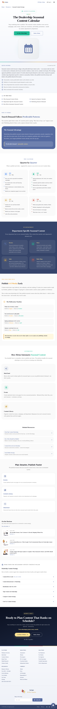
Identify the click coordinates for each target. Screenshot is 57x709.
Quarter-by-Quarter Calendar (38, 99)
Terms (38, 706)
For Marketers (42, 652)
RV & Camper (23, 659)
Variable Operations (43, 661)
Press (21, 671)
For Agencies (41, 657)
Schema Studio (5, 663)
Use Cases (4, 677)
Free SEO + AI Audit (6, 671)
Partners (22, 677)
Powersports (22, 657)
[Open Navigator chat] (53, 705)
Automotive (22, 652)
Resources (8, 7)
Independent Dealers (24, 663)
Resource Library (5, 669)
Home (3, 7)
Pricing (3, 679)
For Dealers (41, 654)
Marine (21, 654)
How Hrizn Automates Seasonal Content (13, 104)
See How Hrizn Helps (22, 33)
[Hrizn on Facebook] (49, 707)
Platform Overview (6, 652)
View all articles (5, 526)
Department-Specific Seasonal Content (13, 101)
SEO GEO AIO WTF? (6, 681)
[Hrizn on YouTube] (52, 707)
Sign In (49, 2)
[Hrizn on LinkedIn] (47, 707)
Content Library (5, 657)
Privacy (42, 706)
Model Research (5, 661)
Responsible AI (23, 675)
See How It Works (21, 634)
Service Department (43, 663)
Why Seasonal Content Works (10, 99)
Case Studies (4, 675)
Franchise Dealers (24, 661)
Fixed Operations (42, 659)
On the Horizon (5, 673)
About (21, 669)
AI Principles (23, 673)
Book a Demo (42, 2)
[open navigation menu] (54, 2)
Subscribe (38, 699)
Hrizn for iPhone (23, 679)
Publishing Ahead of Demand (38, 101)
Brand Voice (4, 659)
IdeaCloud (4, 654)
